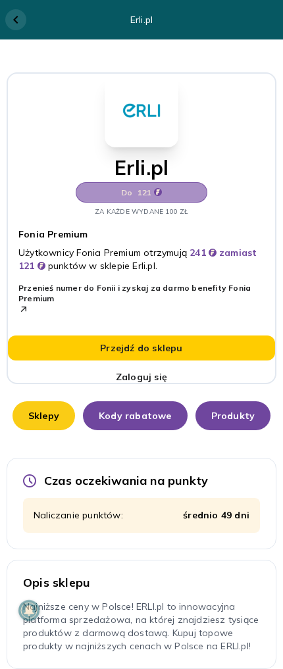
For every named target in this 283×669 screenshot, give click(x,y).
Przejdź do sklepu (141, 348)
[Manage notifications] (28, 610)
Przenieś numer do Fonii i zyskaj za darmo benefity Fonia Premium (134, 293)
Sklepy (43, 416)
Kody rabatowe (135, 416)
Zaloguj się (141, 377)
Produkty (233, 416)
